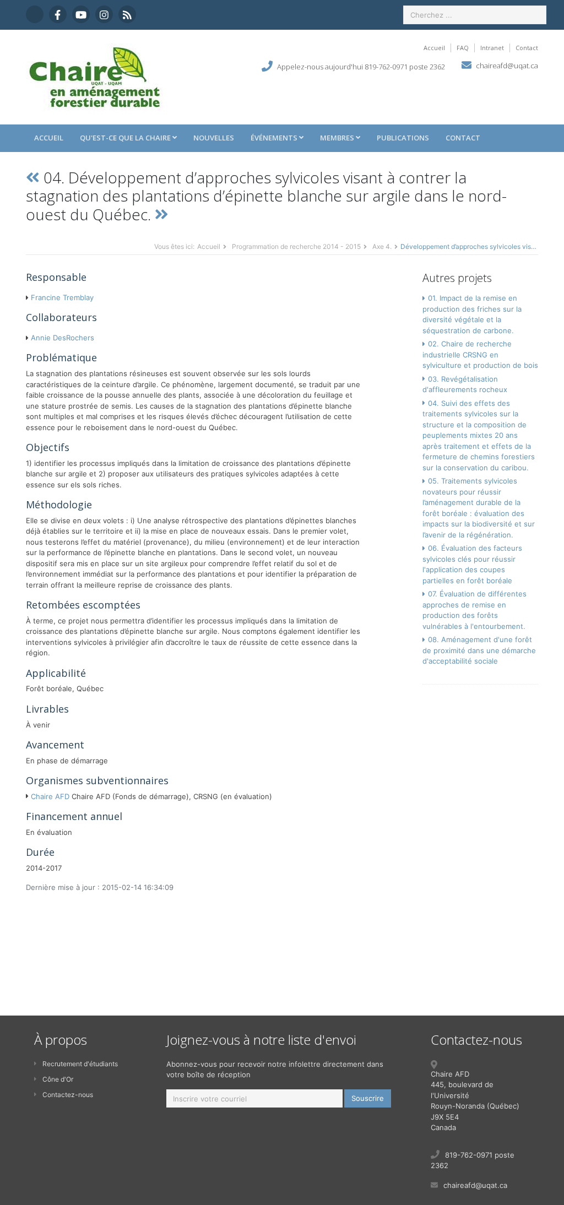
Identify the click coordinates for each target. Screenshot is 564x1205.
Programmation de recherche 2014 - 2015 (296, 246)
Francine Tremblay (62, 297)
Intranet (492, 48)
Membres (338, 138)
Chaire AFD (50, 796)
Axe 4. (382, 246)
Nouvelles (213, 138)
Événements (275, 138)
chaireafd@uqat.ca (507, 65)
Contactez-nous (67, 1094)
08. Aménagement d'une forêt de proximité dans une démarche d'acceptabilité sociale (479, 650)
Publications (403, 138)
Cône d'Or (57, 1079)
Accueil (434, 48)
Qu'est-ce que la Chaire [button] (126, 138)
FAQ (463, 48)
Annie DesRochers (62, 337)
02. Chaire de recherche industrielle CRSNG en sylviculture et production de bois (480, 354)
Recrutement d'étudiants (80, 1064)
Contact (527, 48)
